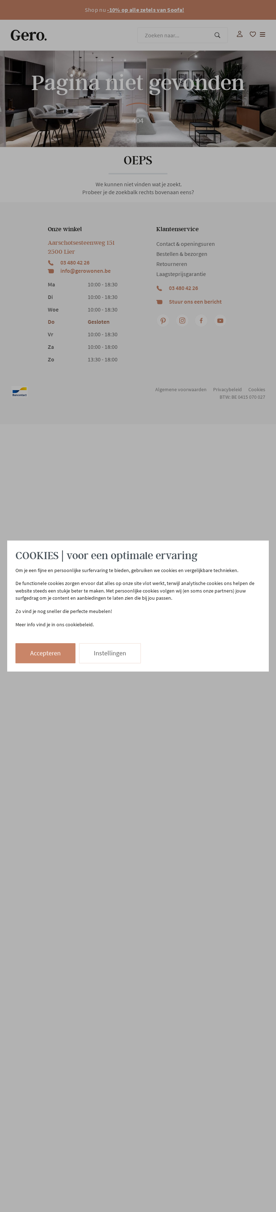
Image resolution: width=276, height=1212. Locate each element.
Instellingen (110, 653)
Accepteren (45, 653)
